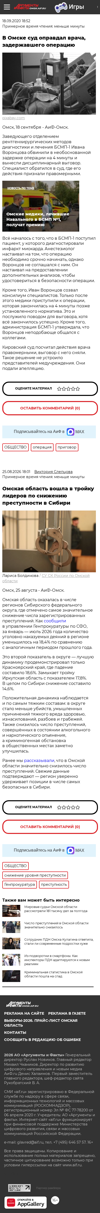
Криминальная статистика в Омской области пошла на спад (53, 974)
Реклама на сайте (24, 1013)
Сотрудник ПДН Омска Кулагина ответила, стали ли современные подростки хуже (59, 941)
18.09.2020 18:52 (16, 21)
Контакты (15, 1032)
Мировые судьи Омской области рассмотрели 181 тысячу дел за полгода (55, 909)
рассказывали (39, 760)
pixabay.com (13, 118)
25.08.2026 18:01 (16, 471)
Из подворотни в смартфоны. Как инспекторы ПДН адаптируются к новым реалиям (57, 960)
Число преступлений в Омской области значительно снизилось (56, 925)
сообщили (55, 620)
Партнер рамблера (48, 1188)
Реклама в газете (67, 1013)
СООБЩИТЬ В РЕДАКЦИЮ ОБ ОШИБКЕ (42, 1039)
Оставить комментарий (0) (50, 408)
